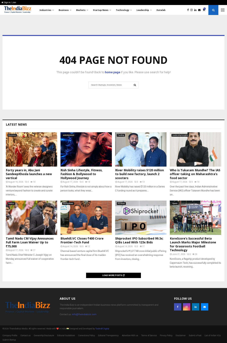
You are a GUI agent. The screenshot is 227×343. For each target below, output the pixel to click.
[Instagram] (192, 10)
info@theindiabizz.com (84, 314)
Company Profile (9, 335)
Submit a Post (195, 335)
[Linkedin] (196, 10)
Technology (122, 9)
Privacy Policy (166, 335)
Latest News (16, 124)
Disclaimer (181, 335)
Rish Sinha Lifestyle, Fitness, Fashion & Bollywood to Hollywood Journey (81, 174)
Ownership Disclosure (44, 335)
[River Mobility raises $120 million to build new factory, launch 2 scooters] (141, 149)
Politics (11, 203)
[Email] (200, 10)
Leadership (143, 9)
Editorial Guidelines (66, 335)
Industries (45, 9)
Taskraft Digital (102, 329)
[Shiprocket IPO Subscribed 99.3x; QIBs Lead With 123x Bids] (141, 218)
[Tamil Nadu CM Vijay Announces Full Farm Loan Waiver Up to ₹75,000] (31, 218)
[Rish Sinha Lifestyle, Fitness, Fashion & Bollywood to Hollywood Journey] (86, 149)
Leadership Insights (180, 135)
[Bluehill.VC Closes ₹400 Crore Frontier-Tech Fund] (86, 218)
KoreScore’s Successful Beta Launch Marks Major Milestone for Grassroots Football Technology (193, 244)
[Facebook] (188, 10)
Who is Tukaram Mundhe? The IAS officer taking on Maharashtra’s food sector (195, 174)
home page (112, 72)
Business (64, 9)
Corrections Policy (86, 335)
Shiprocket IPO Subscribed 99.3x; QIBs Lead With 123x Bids (139, 240)
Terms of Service (149, 335)
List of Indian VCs (213, 335)
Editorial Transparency (108, 335)
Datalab (161, 9)
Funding (121, 135)
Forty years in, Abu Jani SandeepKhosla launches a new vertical (29, 174)
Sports (174, 203)
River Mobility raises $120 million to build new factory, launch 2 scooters (139, 174)
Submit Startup (9, 340)
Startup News (100, 9)
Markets (80, 9)
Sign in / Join (10, 2)
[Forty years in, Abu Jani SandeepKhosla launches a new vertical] (31, 149)
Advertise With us (130, 335)
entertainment (68, 135)
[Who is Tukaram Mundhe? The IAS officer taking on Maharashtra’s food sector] (195, 149)
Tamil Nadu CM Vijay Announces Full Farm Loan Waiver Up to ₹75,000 (30, 242)
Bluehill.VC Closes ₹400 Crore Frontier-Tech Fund (82, 240)
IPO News (121, 203)
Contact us (25, 335)
